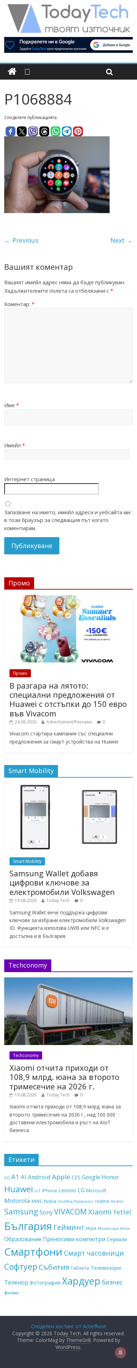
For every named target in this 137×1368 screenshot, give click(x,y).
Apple (61, 1176)
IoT (37, 1190)
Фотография (45, 1282)
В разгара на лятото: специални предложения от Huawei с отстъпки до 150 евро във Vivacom (68, 699)
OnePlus (65, 1201)
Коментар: (19, 303)
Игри (91, 1228)
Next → (121, 240)
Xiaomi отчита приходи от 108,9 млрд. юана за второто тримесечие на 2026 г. (64, 1077)
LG (81, 1190)
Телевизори (106, 1267)
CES (76, 1177)
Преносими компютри (74, 1239)
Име (11, 405)
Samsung (21, 1211)
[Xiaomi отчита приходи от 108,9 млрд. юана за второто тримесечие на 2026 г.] (68, 981)
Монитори (108, 1228)
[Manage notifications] (120, 1352)
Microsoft (96, 1190)
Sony (46, 1212)
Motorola (17, 1200)
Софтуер (20, 1266)
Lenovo (67, 1190)
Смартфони (33, 1252)
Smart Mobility (27, 861)
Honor (110, 1177)
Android (39, 1177)
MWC (37, 1201)
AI (23, 1177)
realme (102, 1201)
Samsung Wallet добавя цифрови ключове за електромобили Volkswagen (62, 882)
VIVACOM (70, 1212)
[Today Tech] (68, 8)
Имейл (14, 445)
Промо (20, 673)
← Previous (21, 240)
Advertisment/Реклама (69, 722)
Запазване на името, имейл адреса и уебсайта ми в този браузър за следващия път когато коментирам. (67, 520)
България (28, 1226)
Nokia (50, 1201)
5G (7, 1177)
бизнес (112, 1282)
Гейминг (68, 1227)
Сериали (117, 1239)
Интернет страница (29, 479)
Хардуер (81, 1280)
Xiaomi (100, 1212)
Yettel (122, 1212)
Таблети (80, 1268)
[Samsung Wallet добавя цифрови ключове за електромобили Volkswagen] (68, 786)
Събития (54, 1267)
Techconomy (26, 1055)
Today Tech (58, 900)
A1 (15, 1176)
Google (91, 1177)
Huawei (18, 1189)
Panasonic (83, 1201)
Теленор (16, 1282)
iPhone (49, 1190)
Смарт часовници (94, 1253)
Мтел (125, 1228)
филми (11, 1292)
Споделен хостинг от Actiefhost (68, 1326)
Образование (22, 1239)
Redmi (117, 1201)
